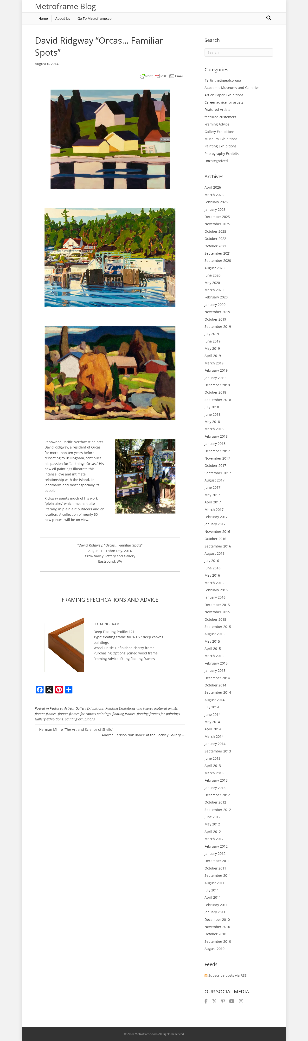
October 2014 (215, 685)
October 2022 (215, 238)
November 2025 (217, 224)
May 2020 (212, 282)
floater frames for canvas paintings (84, 714)
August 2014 (215, 700)
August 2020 (215, 268)
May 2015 (212, 641)
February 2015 (216, 663)
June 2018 (212, 414)
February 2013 (216, 780)
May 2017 (212, 495)
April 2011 (213, 897)
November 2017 (217, 458)
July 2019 (212, 333)
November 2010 (217, 926)
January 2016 (215, 597)
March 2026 (214, 194)
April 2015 (213, 648)
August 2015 (215, 634)
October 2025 (215, 231)
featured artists (166, 708)
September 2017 (218, 473)
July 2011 (212, 890)
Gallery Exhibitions (90, 708)
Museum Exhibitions (221, 139)
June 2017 (212, 487)
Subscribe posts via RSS (227, 975)
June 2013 (212, 758)
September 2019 (218, 326)
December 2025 (217, 216)
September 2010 (218, 941)
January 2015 (215, 670)
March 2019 (214, 363)
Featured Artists (62, 708)
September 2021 (218, 253)
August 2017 (215, 480)
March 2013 (214, 773)
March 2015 (214, 655)
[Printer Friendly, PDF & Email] (161, 76)
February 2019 (216, 370)
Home (43, 18)
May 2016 (212, 575)
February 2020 (216, 297)
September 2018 (218, 399)
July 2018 (212, 407)
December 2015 (217, 604)
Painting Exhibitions (120, 708)
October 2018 (215, 392)
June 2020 (212, 275)
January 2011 (215, 912)
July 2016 (212, 560)
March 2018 (214, 429)
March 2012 (214, 839)
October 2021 (215, 246)
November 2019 (217, 312)
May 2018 (212, 421)
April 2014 (213, 729)
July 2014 (212, 707)
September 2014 (218, 692)
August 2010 (215, 948)
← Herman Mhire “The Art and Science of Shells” (74, 729)
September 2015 (218, 626)
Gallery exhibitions (49, 719)
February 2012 (216, 846)
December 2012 (217, 795)
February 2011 (216, 905)
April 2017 (213, 502)
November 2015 (217, 612)
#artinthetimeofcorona (223, 80)
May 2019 (212, 348)
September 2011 (218, 875)
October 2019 (215, 319)
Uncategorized (216, 160)
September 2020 (218, 260)
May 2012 (212, 824)
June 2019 (212, 341)
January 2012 (215, 853)
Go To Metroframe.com (96, 18)
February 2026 (216, 202)
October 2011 (215, 868)
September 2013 (218, 751)
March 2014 (214, 736)
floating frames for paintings (158, 714)
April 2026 (213, 187)
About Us (62, 18)
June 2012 (212, 817)
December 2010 (217, 919)
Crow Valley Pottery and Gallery (110, 556)
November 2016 (217, 531)
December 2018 (217, 385)
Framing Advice (217, 124)
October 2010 (215, 934)
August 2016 (215, 553)
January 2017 (215, 524)
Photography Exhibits (222, 153)
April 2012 (213, 831)
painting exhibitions (80, 719)
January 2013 (215, 787)
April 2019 (213, 355)
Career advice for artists (224, 102)
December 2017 (217, 451)
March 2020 (214, 290)
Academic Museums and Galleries (232, 87)
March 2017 (214, 509)
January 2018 (215, 443)
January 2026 (215, 209)
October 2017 (215, 465)
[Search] (268, 18)
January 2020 (215, 304)
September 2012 (218, 809)
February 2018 (216, 436)
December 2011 (217, 860)
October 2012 (215, 802)
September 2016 (218, 546)
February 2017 (216, 516)
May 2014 (212, 721)
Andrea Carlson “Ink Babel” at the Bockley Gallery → (143, 735)
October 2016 (215, 538)
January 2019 (215, 378)
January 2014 (215, 743)
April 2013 (213, 765)
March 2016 (214, 582)
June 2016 (212, 568)
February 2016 (216, 590)
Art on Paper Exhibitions (224, 95)
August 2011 (215, 883)
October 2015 (215, 619)
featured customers (220, 117)
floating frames (123, 714)
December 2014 (217, 678)
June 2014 (212, 714)
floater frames (45, 714)
